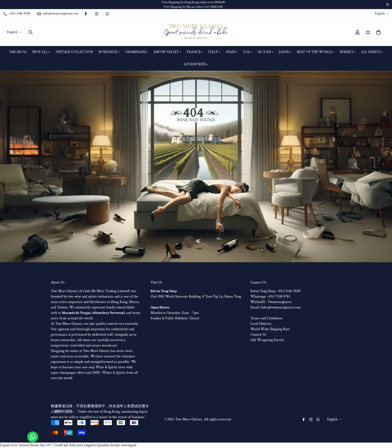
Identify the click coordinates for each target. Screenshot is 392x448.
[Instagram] (96, 14)
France (193, 52)
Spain (231, 52)
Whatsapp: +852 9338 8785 (270, 296)
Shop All (40, 52)
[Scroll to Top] (383, 423)
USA (246, 52)
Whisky (346, 52)
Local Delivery (260, 323)
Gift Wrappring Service (267, 340)
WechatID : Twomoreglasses (271, 302)
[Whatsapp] (107, 14)
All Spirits (371, 52)
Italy (213, 52)
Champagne (135, 52)
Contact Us (258, 334)
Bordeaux (108, 52)
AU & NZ (264, 52)
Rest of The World (314, 52)
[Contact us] (32, 436)
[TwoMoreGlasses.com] (196, 32)
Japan (284, 52)
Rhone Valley (166, 52)
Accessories (195, 64)
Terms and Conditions (266, 318)
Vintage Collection (74, 52)
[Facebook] (85, 14)
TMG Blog (18, 52)
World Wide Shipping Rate (270, 329)
